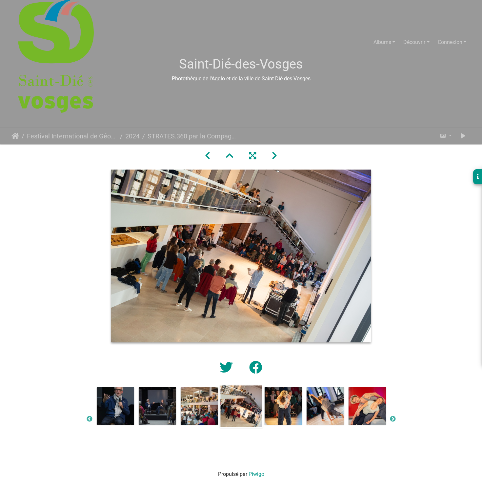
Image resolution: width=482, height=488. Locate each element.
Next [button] (393, 419)
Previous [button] (89, 419)
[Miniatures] (229, 156)
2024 (132, 136)
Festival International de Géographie (72, 136)
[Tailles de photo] (445, 136)
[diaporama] (463, 136)
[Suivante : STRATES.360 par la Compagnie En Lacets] (274, 156)
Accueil (15, 136)
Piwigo (256, 474)
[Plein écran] (252, 156)
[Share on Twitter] (228, 368)
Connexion (450, 42)
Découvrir (414, 42)
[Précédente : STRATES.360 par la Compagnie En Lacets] (207, 156)
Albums (382, 42)
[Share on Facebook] (256, 368)
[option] (115, 406)
